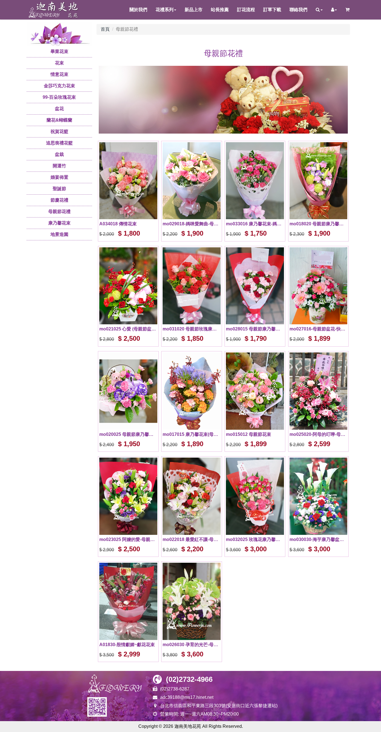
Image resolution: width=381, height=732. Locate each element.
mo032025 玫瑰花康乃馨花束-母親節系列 (255, 539)
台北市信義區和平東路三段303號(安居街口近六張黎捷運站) (219, 705)
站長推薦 (220, 9)
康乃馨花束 (59, 223)
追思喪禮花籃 (59, 143)
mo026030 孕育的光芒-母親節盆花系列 (192, 644)
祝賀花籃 (59, 131)
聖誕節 (59, 188)
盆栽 (59, 154)
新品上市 (193, 9)
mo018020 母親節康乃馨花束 (319, 223)
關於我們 (138, 9)
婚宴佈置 (59, 177)
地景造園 (59, 234)
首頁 (105, 29)
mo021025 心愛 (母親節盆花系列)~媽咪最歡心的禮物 (128, 329)
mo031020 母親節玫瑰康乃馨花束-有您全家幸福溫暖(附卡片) (192, 329)
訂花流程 (246, 9)
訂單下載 (272, 9)
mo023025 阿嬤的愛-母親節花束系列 (128, 539)
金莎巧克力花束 (59, 85)
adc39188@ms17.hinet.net (186, 697)
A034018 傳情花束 (118, 223)
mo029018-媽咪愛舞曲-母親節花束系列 (192, 223)
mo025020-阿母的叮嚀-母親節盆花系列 (319, 434)
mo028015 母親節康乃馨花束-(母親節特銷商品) (255, 329)
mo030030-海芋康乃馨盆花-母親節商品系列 (319, 539)
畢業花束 (59, 51)
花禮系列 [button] (164, 9)
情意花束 (59, 74)
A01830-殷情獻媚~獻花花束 (127, 644)
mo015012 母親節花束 (248, 434)
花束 (59, 63)
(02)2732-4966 (189, 679)
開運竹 (59, 165)
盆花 (59, 108)
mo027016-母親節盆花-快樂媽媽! (319, 329)
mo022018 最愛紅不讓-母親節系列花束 (192, 539)
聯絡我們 (298, 9)
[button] (319, 10)
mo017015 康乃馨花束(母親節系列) (192, 434)
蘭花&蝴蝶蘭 (59, 120)
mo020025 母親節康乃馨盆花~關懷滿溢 (128, 434)
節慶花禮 (59, 200)
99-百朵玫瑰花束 (59, 97)
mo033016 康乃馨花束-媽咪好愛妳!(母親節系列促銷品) (255, 223)
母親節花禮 (59, 211)
